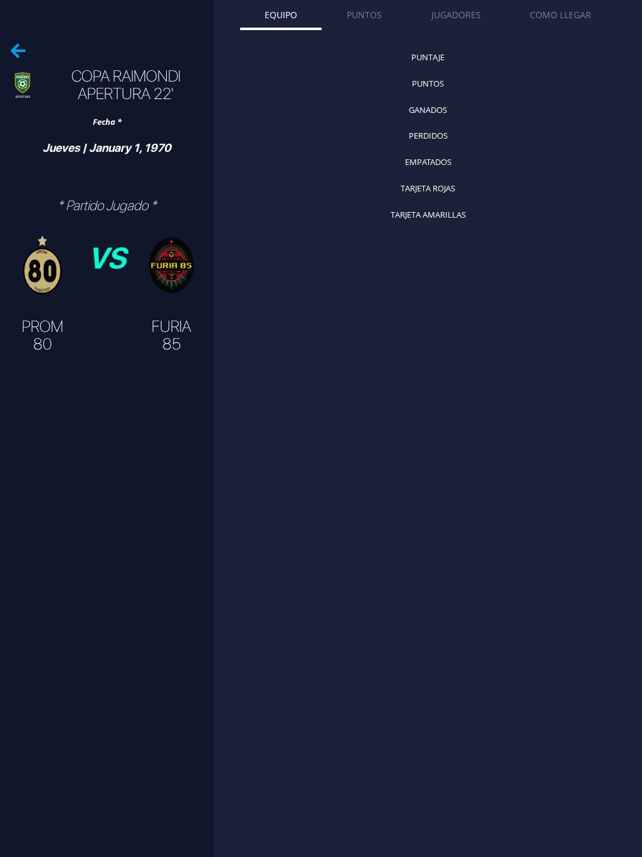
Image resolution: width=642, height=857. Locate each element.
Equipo (281, 15)
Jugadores (456, 15)
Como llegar (560, 15)
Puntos (364, 15)
